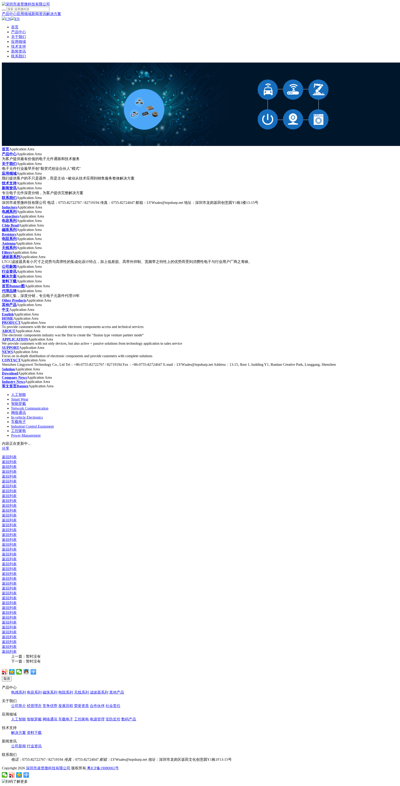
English (8, 314)
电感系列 (9, 212)
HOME (7, 318)
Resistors (9, 234)
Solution (8, 369)
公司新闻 (9, 266)
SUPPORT (10, 348)
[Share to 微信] (19, 672)
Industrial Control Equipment (32, 426)
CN (8, 19)
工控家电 (18, 431)
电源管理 (97, 719)
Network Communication (29, 408)
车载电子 (18, 422)
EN (17, 19)
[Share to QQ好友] (26, 672)
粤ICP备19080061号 (102, 768)
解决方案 (53, 14)
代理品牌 (9, 291)
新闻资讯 (38, 14)
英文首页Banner (15, 386)
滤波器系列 (11, 257)
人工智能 (18, 395)
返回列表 (9, 457)
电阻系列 (9, 239)
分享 (5, 448)
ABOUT (8, 331)
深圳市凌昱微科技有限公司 (48, 768)
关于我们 (18, 37)
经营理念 (34, 706)
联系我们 (18, 56)
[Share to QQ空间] (12, 672)
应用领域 (24, 14)
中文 (5, 310)
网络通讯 (18, 413)
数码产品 (128, 719)
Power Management (26, 435)
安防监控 (113, 719)
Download (10, 373)
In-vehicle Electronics (27, 417)
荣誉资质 (81, 706)
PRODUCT (11, 323)
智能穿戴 (18, 404)
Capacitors (10, 216)
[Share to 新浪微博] (5, 672)
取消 (7, 678)
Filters (7, 252)
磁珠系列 (9, 230)
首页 (15, 27)
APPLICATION (15, 339)
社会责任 (113, 706)
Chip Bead (10, 225)
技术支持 (18, 46)
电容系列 (9, 221)
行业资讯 (9, 271)
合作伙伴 (97, 706)
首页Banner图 (13, 286)
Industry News (13, 382)
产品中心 (9, 14)
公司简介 (18, 706)
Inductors (9, 207)
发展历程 (65, 706)
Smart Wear (19, 399)
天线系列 (9, 248)
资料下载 (9, 281)
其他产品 (9, 305)
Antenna (9, 243)
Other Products (14, 300)
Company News (14, 377)
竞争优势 (50, 706)
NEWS (7, 352)
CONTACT (11, 360)
